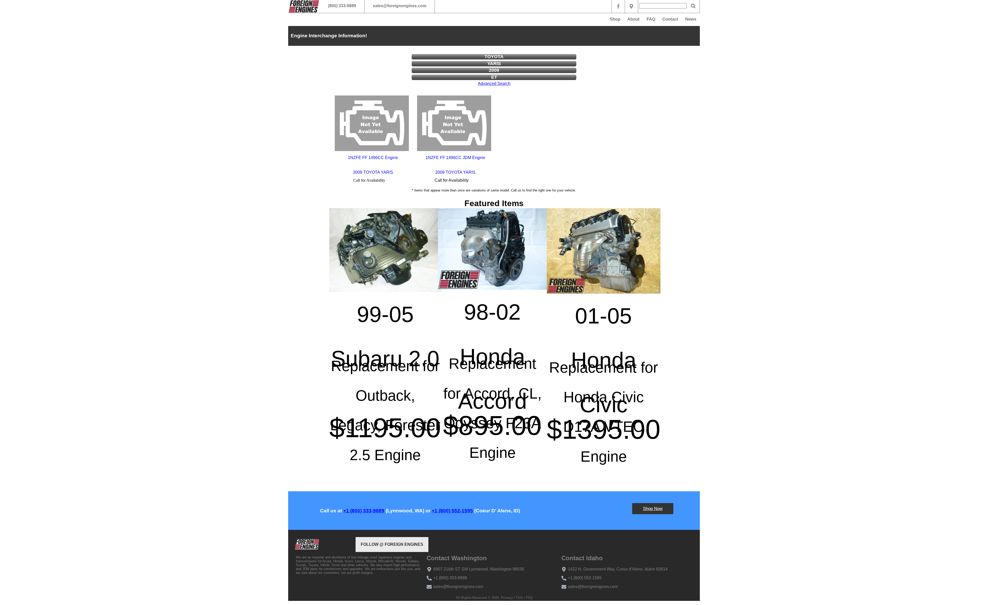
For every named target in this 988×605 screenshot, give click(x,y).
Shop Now (653, 508)
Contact (670, 19)
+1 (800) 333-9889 (363, 510)
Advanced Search (494, 83)
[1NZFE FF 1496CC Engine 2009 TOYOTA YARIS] (372, 123)
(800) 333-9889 (342, 6)
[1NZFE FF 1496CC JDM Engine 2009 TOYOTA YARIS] (454, 123)
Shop (615, 19)
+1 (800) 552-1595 (452, 510)
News (690, 19)
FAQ (651, 19)
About (633, 19)
